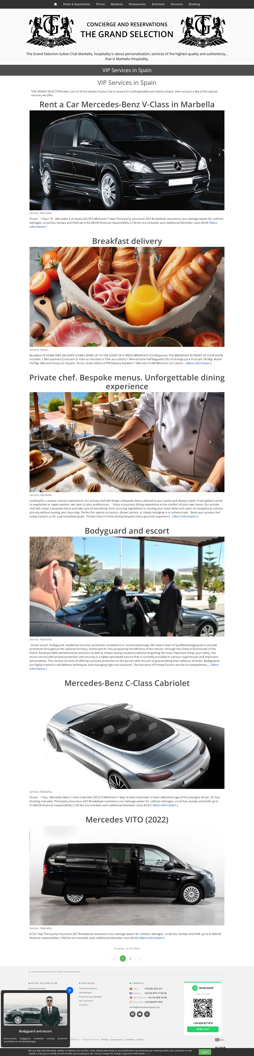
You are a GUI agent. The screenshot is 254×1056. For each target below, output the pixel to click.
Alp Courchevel (86, 602)
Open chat (202, 630)
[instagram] (147, 615)
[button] (43, 160)
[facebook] (132, 615)
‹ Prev (114, 559)
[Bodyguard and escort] (35, 1009)
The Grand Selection (88, 589)
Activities (158, 4)
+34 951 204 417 (153, 589)
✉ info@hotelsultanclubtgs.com (145, 608)
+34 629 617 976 (153, 603)
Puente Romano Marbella (90, 597)
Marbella (117, 4)
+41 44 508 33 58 (157, 598)
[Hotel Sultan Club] (55, 4)
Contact (140, 640)
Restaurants (137, 4)
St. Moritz (83, 606)
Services (177, 4)
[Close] (69, 990)
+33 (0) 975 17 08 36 (155, 594)
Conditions (130, 640)
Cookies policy (117, 640)
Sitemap (105, 640)
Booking (194, 4)
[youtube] (140, 615)
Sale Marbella (85, 593)
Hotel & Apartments (76, 4)
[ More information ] (198, 263)
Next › (139, 559)
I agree (205, 1052)
